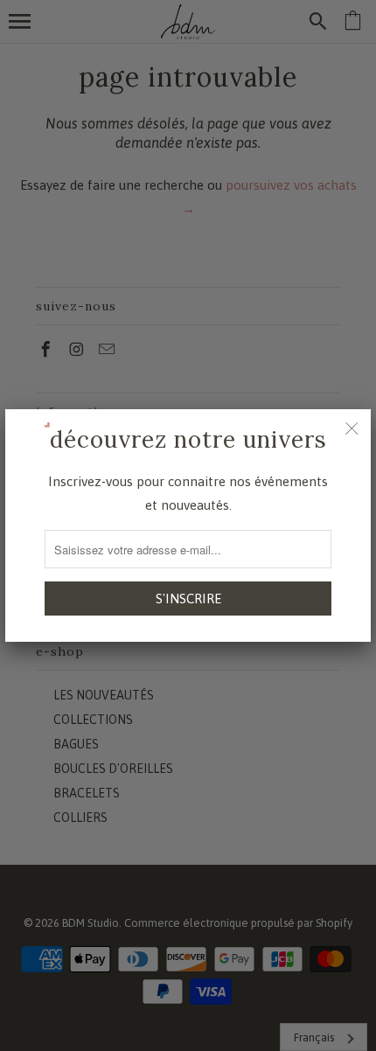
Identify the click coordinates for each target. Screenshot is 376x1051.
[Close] (351, 428)
